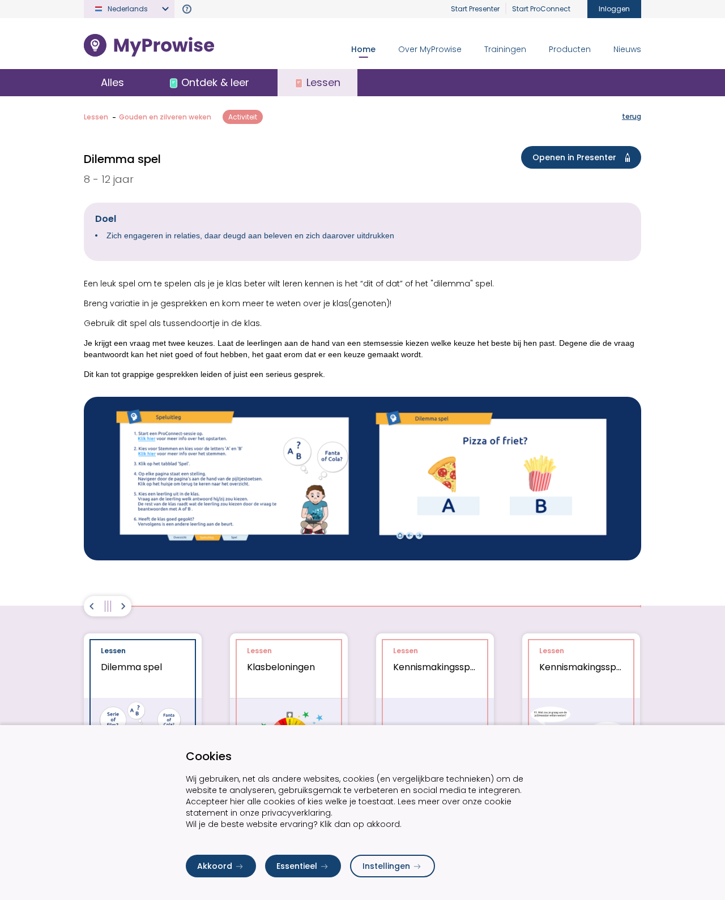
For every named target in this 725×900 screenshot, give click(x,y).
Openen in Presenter (574, 157)
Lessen (96, 117)
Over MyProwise (430, 49)
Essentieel (296, 866)
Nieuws (627, 49)
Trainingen (505, 49)
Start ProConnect (541, 9)
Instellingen (386, 866)
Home (363, 49)
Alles (112, 82)
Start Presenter (475, 9)
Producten (570, 49)
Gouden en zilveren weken (165, 117)
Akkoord (214, 866)
